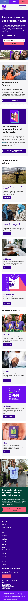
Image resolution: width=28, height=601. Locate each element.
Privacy (4, 593)
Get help (14, 1)
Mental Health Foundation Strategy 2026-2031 (14, 151)
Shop (3, 532)
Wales (3, 547)
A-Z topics (4, 530)
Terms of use (12, 593)
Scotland (4, 544)
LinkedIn (4, 561)
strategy (4, 142)
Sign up (6, 576)
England (4, 542)
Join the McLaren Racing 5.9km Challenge (14, 509)
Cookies (7, 593)
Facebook (4, 556)
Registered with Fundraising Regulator (10, 599)
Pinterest (4, 564)
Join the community (9, 416)
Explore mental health (7, 527)
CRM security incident (19, 593)
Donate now (7, 380)
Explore (14, 43)
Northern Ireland (6, 550)
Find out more (14, 100)
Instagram (4, 559)
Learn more (7, 197)
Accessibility (5, 594)
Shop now (6, 451)
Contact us (4, 535)
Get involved (7, 344)
